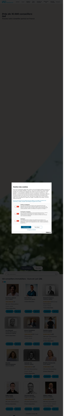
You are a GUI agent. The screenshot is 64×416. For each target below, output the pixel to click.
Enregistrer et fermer (31, 229)
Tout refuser (37, 227)
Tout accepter (26, 227)
